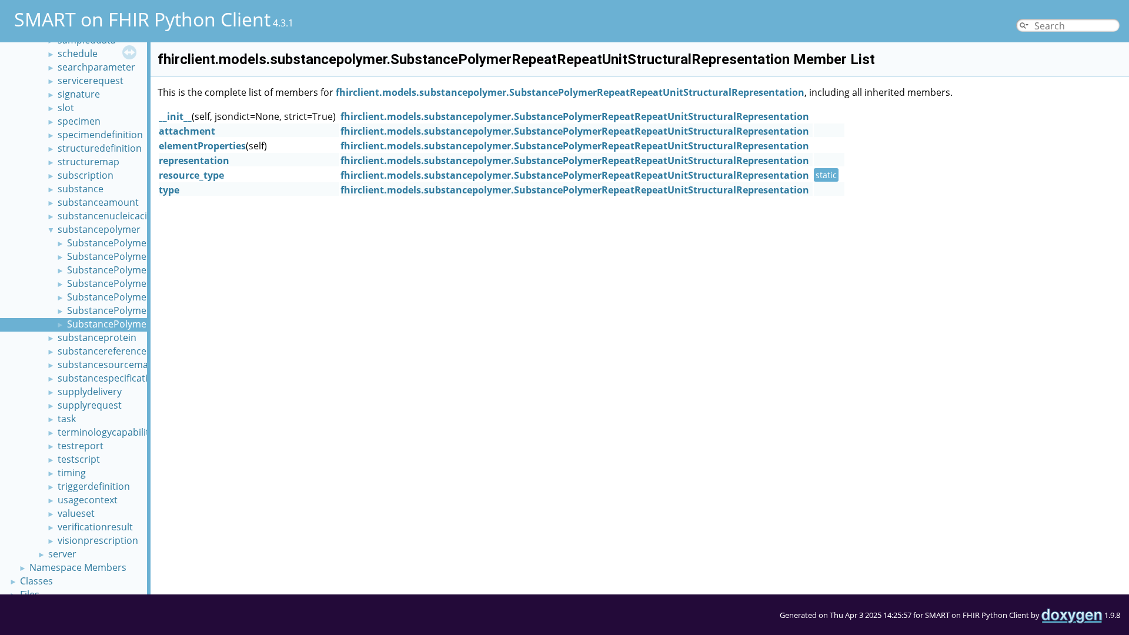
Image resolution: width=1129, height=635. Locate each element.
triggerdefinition (94, 486)
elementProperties (202, 145)
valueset (76, 513)
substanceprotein (97, 337)
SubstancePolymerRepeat (124, 283)
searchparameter (96, 67)
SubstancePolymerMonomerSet (138, 256)
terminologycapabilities (110, 432)
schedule (78, 53)
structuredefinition (100, 148)
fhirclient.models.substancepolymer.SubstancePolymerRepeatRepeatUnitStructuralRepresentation (570, 92)
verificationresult (95, 526)
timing (72, 472)
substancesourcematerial (114, 364)
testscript (79, 459)
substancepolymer (99, 229)
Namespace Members (77, 567)
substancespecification (108, 378)
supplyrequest (90, 405)
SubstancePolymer (109, 242)
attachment (187, 131)
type (169, 189)
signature (79, 94)
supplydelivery (90, 391)
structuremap (88, 161)
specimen (79, 121)
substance (80, 188)
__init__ (175, 116)
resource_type (191, 175)
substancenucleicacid (105, 215)
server (62, 553)
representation (194, 160)
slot (66, 107)
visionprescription (98, 540)
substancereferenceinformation (128, 351)
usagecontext (88, 499)
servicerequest (90, 80)
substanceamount (98, 202)
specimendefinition (100, 134)
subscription (85, 175)
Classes (36, 580)
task (67, 418)
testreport (80, 445)
